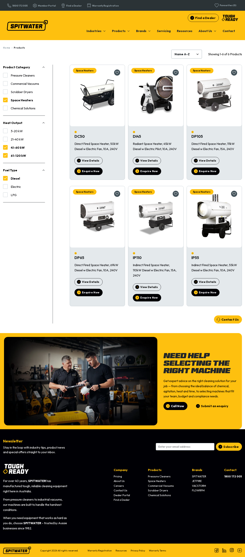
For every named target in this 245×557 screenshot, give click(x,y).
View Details (90, 160)
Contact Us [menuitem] (120, 490)
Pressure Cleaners (23, 75)
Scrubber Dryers (22, 92)
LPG (14, 195)
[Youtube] (239, 550)
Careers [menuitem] (119, 486)
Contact (229, 31)
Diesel (15, 178)
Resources (184, 31)
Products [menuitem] (155, 470)
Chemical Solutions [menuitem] (159, 495)
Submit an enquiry (214, 406)
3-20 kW (17, 131)
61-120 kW (18, 156)
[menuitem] (96, 31)
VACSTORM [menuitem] (199, 486)
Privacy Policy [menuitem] (138, 550)
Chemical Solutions (23, 108)
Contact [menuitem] (230, 470)
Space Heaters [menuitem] (157, 481)
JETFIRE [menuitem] (197, 481)
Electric (16, 187)
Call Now (177, 406)
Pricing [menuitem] (118, 476)
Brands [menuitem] (197, 470)
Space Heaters (22, 100)
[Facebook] (216, 550)
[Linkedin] (224, 550)
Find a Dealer (205, 18)
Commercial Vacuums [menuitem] (161, 486)
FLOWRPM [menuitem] (198, 490)
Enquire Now (90, 171)
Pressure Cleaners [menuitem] (159, 476)
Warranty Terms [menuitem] (157, 550)
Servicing (164, 31)
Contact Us (230, 319)
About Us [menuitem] (119, 481)
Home (6, 47)
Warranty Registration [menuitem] (99, 550)
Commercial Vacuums (25, 84)
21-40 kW (17, 139)
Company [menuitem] (121, 470)
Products (119, 31)
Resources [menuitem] (121, 550)
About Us (205, 31)
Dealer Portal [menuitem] (122, 495)
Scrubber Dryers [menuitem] (158, 490)
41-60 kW (18, 147)
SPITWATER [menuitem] (199, 476)
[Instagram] (232, 550)
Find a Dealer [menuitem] (122, 500)
